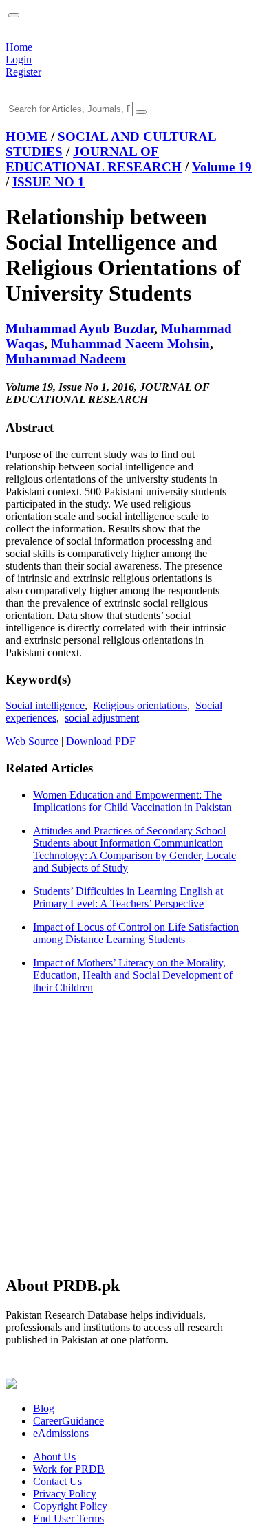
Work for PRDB (69, 1469)
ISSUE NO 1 (48, 182)
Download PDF (101, 741)
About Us (54, 1456)
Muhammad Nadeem (66, 358)
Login (19, 59)
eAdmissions (61, 1433)
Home (19, 47)
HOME (26, 136)
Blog (43, 1408)
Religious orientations (140, 705)
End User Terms (68, 1518)
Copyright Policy (70, 1506)
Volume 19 (222, 167)
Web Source (33, 741)
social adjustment (102, 718)
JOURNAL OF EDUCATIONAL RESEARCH (94, 159)
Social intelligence (45, 705)
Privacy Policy (64, 1494)
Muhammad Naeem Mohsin (130, 343)
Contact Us (57, 1481)
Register (23, 72)
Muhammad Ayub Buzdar (80, 328)
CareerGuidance (68, 1421)
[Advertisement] (129, 1134)
